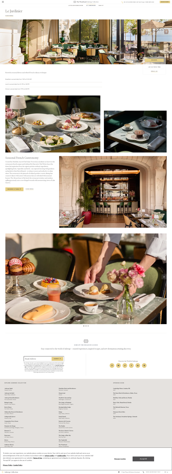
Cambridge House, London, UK (121, 388)
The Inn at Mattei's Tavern (66, 431)
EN (165, 472)
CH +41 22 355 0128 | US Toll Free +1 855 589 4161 (139, 2)
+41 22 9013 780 (154, 67)
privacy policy (49, 455)
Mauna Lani (62, 393)
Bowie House (8, 407)
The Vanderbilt (63, 440)
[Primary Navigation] (3, 2)
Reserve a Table (14, 189)
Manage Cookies (120, 459)
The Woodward (63, 445)
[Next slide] (164, 276)
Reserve (154, 60)
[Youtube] (118, 365)
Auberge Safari (8, 388)
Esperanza (7, 435)
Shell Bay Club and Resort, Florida (122, 398)
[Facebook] (131, 365)
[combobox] (167, 472)
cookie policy (61, 455)
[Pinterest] (144, 365)
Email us (154, 71)
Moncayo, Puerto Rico (119, 412)
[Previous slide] (8, 276)
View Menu (9, 15)
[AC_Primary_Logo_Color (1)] (10, 472)
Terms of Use (37, 458)
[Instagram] (112, 365)
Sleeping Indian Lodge (65, 407)
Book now (165, 2)
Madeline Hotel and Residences (67, 388)
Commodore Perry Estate (11, 421)
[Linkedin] (137, 365)
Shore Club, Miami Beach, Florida (122, 402)
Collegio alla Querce (9, 416)
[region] (86, 459)
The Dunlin (62, 426)
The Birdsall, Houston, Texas (121, 407)
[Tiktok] (125, 365)
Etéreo (6, 440)
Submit (57, 358)
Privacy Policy (29, 365)
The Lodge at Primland (65, 402)
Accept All (143, 459)
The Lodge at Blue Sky (65, 435)
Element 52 (7, 431)
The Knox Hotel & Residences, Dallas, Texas (125, 393)
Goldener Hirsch (9, 445)
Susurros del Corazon (64, 421)
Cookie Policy (38, 365)
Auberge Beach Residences (11, 398)
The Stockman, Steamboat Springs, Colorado (125, 416)
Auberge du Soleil (9, 393)
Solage (60, 412)
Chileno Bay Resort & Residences (13, 412)
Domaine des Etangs (9, 426)
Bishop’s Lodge (8, 402)
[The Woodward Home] (85, 2)
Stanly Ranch (62, 416)
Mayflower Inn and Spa (65, 398)
